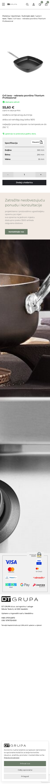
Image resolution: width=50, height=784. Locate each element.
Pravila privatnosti (11, 758)
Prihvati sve (25, 763)
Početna (6, 16)
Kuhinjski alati (28, 16)
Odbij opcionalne (25, 770)
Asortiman (15, 16)
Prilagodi (25, 776)
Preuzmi (35, 142)
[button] (3, 4)
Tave (10, 18)
